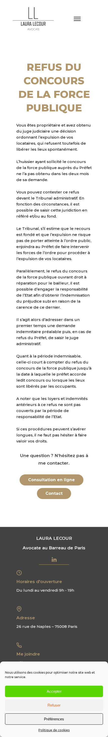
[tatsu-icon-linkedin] (54, 559)
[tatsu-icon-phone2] (20, 645)
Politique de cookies (54, 730)
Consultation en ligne (51, 479)
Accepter (54, 691)
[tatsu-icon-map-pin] (20, 608)
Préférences (54, 719)
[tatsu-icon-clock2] (20, 572)
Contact (54, 493)
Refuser (54, 705)
